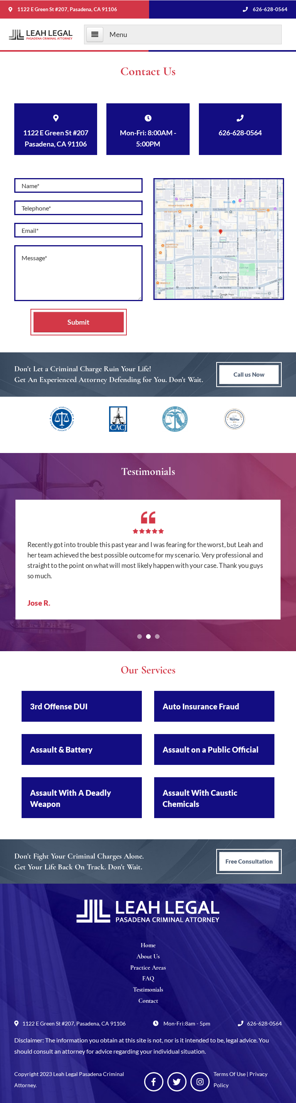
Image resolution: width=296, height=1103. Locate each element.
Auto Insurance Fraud (201, 706)
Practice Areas (148, 968)
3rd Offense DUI (58, 706)
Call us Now (249, 374)
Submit (78, 322)
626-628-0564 (270, 9)
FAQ (148, 978)
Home (148, 945)
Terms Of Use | (231, 1074)
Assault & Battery (61, 749)
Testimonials (148, 990)
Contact (148, 1001)
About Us (148, 956)
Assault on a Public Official (211, 749)
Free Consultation (249, 861)
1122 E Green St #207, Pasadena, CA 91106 (67, 9)
